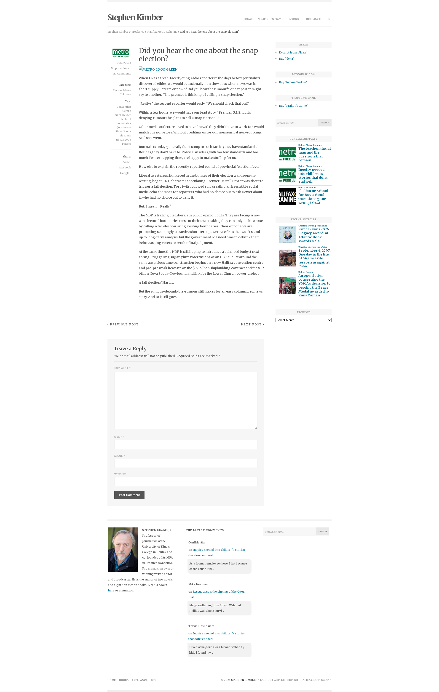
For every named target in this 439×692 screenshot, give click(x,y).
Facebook (125, 167)
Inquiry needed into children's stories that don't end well (313, 176)
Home (248, 19)
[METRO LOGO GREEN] (158, 69)
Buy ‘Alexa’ (286, 58)
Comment (122, 368)
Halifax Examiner (307, 187)
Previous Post (124, 324)
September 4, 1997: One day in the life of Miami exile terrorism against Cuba (314, 258)
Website (120, 474)
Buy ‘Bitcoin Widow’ (293, 82)
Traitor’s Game (270, 19)
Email (119, 455)
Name (119, 437)
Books (294, 19)
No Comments (122, 73)
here (111, 590)
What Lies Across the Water (312, 247)
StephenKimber (121, 68)
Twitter (126, 162)
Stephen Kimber (135, 17)
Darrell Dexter (121, 115)
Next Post (251, 324)
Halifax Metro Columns (310, 145)
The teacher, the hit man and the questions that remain (314, 154)
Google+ (125, 173)
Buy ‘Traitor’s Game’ (293, 105)
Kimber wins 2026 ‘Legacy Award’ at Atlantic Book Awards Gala (313, 235)
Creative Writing (307, 226)
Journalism (124, 127)
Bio (329, 19)
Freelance (313, 19)
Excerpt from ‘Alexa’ (293, 52)
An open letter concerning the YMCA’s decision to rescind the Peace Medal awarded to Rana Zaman (314, 285)
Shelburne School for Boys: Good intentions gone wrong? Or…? (313, 197)
